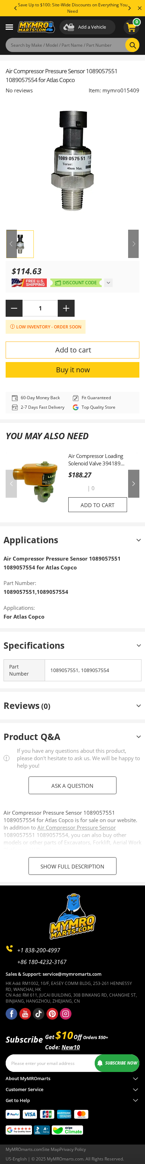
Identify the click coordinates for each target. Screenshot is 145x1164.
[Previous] (15, 8)
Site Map (50, 1149)
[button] (77, 488)
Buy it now (73, 369)
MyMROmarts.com (24, 1149)
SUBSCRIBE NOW (121, 1063)
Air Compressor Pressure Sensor (76, 827)
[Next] (129, 8)
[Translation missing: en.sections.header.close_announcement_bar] (139, 8)
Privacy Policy (72, 1149)
